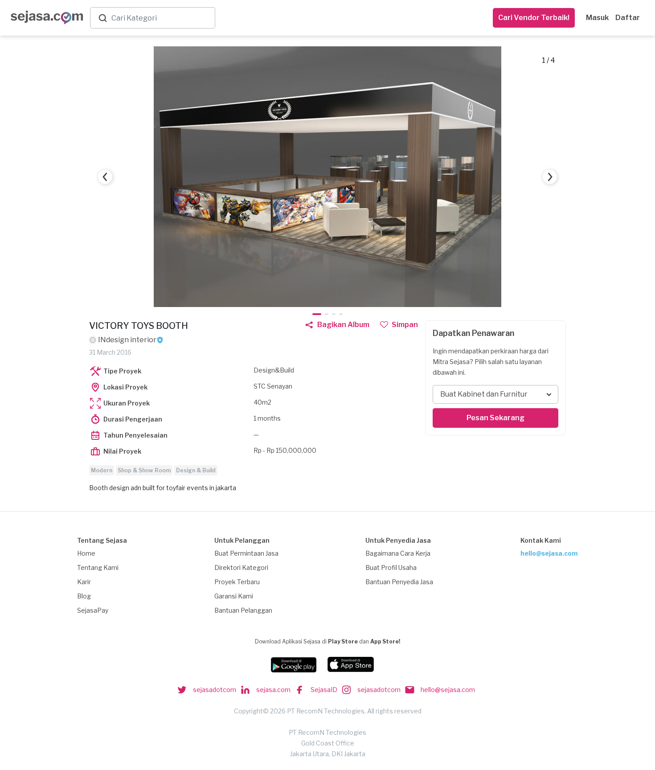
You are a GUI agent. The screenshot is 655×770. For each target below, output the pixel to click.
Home (86, 553)
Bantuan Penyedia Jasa (399, 582)
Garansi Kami (233, 596)
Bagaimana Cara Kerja (397, 553)
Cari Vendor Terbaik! (533, 17)
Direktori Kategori (241, 567)
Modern (101, 470)
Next (550, 177)
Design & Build (196, 470)
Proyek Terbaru (237, 582)
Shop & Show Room (144, 470)
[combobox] (161, 18)
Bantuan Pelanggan (243, 610)
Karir (84, 582)
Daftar (627, 17)
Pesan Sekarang (495, 418)
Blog (84, 596)
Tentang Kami (98, 567)
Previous (105, 177)
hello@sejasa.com (549, 553)
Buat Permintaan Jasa (246, 553)
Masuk (597, 17)
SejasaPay (92, 610)
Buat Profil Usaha (391, 567)
